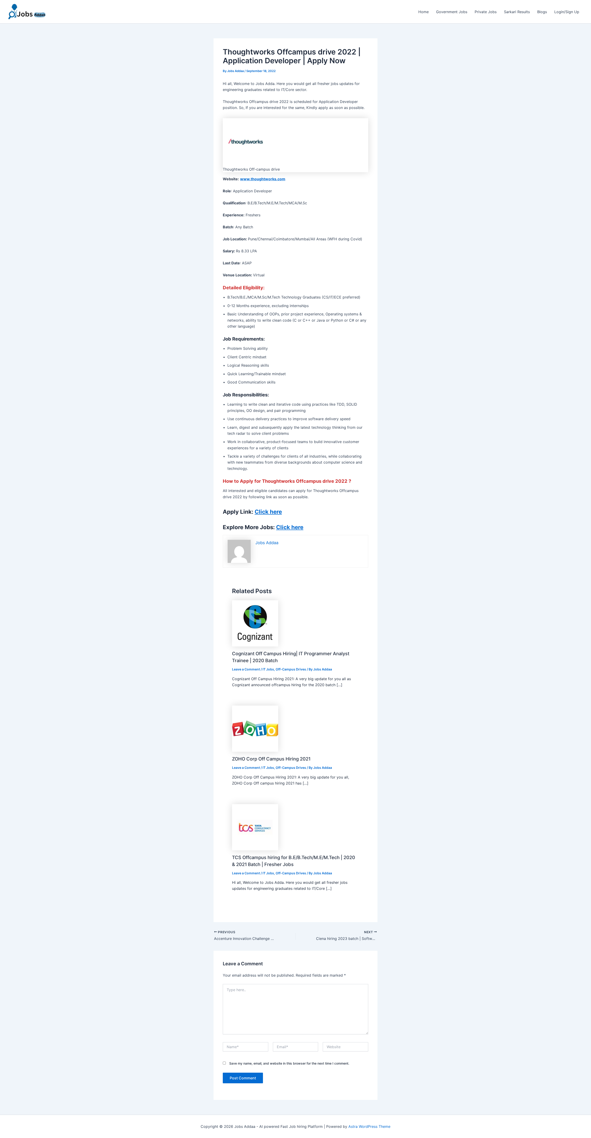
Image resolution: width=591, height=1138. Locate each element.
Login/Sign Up (566, 11)
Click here (268, 511)
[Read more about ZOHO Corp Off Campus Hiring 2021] (255, 728)
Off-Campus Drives (291, 669)
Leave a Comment (246, 669)
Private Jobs (486, 11)
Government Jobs (451, 11)
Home (423, 11)
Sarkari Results (517, 11)
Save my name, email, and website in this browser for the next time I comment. (289, 1063)
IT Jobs (268, 669)
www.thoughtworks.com (262, 179)
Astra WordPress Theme (369, 1126)
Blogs (542, 11)
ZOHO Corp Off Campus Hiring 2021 (271, 759)
